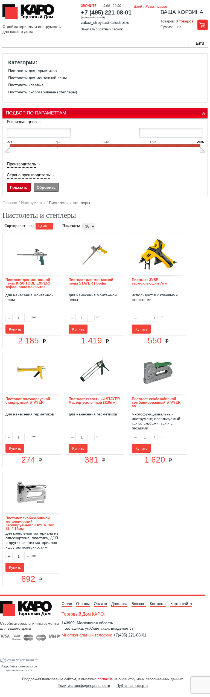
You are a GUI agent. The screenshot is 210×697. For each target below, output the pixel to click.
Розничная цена (22, 121)
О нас (67, 603)
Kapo (30, 13)
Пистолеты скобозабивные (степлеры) (42, 92)
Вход (138, 6)
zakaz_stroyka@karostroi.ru (105, 22)
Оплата (100, 603)
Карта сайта (181, 603)
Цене (43, 226)
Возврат (139, 603)
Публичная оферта (132, 686)
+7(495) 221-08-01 (129, 635)
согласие (105, 679)
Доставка (119, 603)
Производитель (21, 164)
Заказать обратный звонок (101, 29)
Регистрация (156, 6)
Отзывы (83, 603)
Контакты (158, 603)
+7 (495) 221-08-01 (106, 12)
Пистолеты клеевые (26, 85)
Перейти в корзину (202, 24)
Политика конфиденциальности (84, 686)
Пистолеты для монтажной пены (37, 78)
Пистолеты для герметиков (32, 70)
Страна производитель (28, 175)
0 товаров (184, 21)
